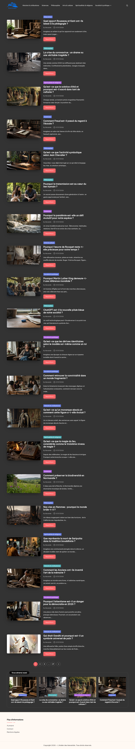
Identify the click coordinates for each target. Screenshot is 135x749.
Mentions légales (13, 732)
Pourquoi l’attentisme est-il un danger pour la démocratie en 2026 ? (63, 602)
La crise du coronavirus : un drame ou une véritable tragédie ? (63, 53)
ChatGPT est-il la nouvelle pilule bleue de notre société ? (63, 311)
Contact (10, 729)
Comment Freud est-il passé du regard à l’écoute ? (65, 122)
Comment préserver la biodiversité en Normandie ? (63, 476)
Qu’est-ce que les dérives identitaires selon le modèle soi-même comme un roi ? (65, 344)
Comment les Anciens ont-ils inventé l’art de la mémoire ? (63, 571)
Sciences (47, 117)
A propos (10, 726)
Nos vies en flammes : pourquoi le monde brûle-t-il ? (65, 508)
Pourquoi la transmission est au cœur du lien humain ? (64, 185)
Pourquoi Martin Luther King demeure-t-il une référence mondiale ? (65, 279)
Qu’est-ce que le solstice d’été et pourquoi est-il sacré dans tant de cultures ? (61, 89)
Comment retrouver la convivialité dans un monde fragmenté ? (64, 377)
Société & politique (51, 274)
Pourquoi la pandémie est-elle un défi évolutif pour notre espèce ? (63, 216)
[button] (58, 664)
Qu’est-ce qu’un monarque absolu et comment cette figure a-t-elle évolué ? (64, 411)
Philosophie (48, 48)
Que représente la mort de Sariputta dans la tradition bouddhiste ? (62, 539)
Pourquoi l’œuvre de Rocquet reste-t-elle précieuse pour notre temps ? (63, 248)
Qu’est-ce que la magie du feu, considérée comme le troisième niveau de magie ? (64, 444)
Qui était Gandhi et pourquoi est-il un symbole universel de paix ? (63, 637)
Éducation (48, 17)
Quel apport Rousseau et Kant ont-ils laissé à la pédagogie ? (63, 22)
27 (53, 664)
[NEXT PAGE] (58, 664)
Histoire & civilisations (52, 406)
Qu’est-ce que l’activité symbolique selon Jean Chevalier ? (62, 153)
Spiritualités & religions (52, 83)
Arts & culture (49, 243)
